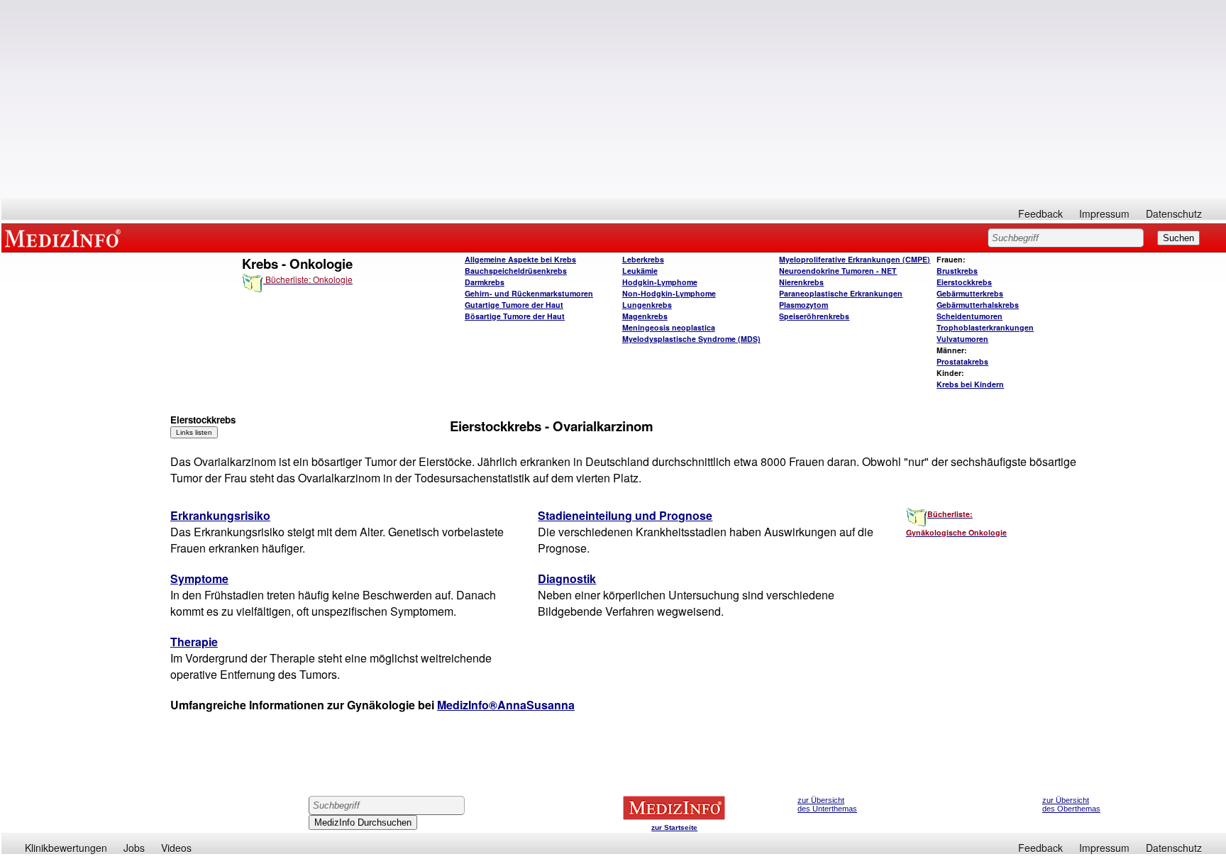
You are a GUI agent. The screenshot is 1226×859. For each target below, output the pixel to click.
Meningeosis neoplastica (668, 327)
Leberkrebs (643, 259)
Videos (176, 848)
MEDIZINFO (65, 237)
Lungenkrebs (647, 304)
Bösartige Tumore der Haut (515, 316)
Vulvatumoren (962, 338)
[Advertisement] (613, 99)
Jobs (134, 848)
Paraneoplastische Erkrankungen (840, 293)
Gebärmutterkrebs (970, 293)
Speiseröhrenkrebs (814, 316)
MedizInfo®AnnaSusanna (506, 705)
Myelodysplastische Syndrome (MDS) (691, 338)
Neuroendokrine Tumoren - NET (838, 270)
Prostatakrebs (962, 361)
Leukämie (640, 270)
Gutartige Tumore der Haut (514, 304)
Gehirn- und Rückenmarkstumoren (529, 293)
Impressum (1104, 213)
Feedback (1040, 213)
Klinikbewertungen (66, 848)
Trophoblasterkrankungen (985, 327)
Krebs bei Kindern (970, 384)
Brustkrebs (957, 270)
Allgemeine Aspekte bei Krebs (520, 259)
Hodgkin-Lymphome (659, 282)
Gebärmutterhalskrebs (978, 304)
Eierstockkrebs (964, 282)
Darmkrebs (484, 282)
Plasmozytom (803, 304)
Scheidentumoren (970, 316)
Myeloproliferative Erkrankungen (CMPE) (854, 259)
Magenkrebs (645, 316)
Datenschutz (1174, 213)
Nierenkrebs (801, 282)
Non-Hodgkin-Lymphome (669, 293)
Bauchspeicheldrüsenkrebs (516, 270)
